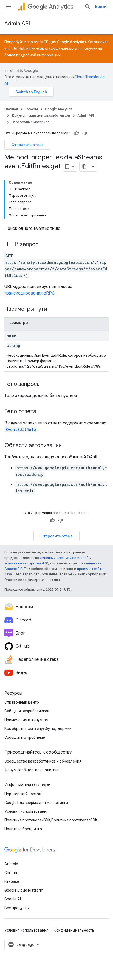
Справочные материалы (32, 122)
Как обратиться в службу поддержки (38, 728)
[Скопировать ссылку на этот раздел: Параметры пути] (53, 309)
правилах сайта (90, 569)
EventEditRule (20, 429)
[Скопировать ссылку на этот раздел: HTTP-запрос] (43, 244)
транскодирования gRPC (29, 293)
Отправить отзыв (27, 144)
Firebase (11, 881)
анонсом (66, 48)
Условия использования (26, 811)
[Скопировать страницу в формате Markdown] (84, 166)
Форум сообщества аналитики (32, 770)
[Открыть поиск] (87, 6)
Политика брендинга (23, 829)
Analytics (61, 6)
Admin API (17, 23)
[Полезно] (76, 133)
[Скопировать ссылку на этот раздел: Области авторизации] (67, 446)
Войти (100, 6)
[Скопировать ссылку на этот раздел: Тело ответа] (41, 412)
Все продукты (16, 908)
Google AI (12, 899)
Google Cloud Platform (24, 890)
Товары (31, 109)
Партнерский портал (22, 794)
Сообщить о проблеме (24, 737)
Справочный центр (21, 702)
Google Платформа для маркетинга (36, 802)
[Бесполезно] (85, 133)
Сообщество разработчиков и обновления (42, 761)
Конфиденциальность (74, 930)
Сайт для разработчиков (26, 711)
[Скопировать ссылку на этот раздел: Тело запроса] (45, 384)
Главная (11, 109)
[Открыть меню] (8, 6)
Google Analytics (58, 109)
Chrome (11, 873)
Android (11, 864)
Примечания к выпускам (26, 720)
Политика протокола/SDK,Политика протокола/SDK (50, 820)
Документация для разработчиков (41, 115)
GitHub (20, 48)
